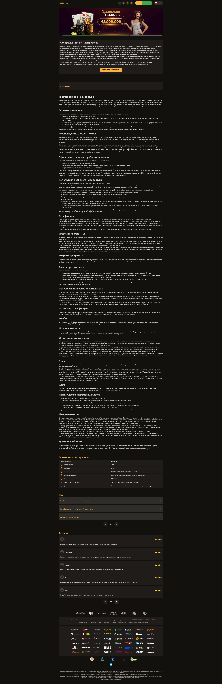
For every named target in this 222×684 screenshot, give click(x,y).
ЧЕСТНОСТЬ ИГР (122, 622)
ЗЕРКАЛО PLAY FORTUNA (111, 70)
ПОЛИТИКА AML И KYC (110, 622)
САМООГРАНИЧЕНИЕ (83, 622)
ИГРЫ (71, 3)
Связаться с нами (107, 620)
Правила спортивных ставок (121, 620)
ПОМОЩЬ (95, 3)
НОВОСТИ (76, 3)
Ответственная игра (81, 620)
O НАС (72, 620)
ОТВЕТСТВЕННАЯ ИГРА (136, 620)
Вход (138, 3)
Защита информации (94, 620)
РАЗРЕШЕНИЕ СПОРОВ (96, 622)
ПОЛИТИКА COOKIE (150, 620)
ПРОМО (81, 3)
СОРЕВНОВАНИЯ (88, 3)
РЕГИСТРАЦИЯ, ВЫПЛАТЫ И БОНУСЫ (138, 622)
